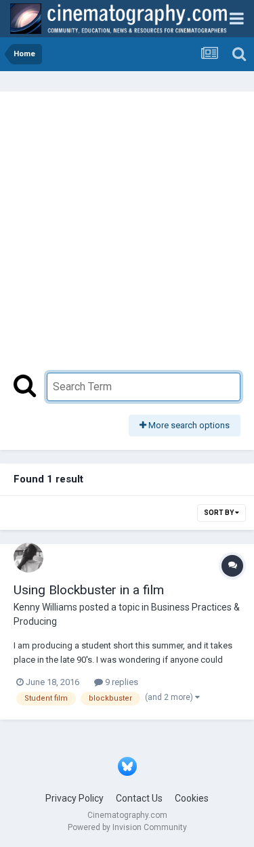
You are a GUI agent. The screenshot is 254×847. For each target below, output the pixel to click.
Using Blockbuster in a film (89, 590)
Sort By (219, 512)
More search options (188, 425)
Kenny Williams (45, 607)
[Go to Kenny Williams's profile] (28, 558)
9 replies (120, 682)
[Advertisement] (127, 239)
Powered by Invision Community (127, 827)
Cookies (192, 798)
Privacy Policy (74, 798)
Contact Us (139, 798)
